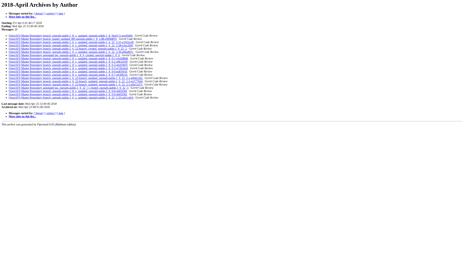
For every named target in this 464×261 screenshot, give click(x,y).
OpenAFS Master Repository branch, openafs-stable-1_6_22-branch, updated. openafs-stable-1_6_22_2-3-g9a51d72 (76, 84)
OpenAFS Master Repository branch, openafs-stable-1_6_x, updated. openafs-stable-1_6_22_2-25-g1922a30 (71, 42)
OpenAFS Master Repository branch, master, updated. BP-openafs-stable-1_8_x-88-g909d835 (63, 38)
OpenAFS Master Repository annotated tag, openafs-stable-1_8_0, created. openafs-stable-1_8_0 (64, 55)
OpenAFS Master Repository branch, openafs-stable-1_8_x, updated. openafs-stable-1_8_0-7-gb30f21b (68, 74)
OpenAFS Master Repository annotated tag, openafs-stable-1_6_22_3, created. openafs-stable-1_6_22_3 (69, 87)
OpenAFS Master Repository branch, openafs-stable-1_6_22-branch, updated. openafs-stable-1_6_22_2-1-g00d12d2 (76, 78)
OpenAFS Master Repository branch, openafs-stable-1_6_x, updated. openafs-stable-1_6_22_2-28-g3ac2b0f (71, 45)
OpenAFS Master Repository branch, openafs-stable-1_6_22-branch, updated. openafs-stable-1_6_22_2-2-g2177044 (76, 81)
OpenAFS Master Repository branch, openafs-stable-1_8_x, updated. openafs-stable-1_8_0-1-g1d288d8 (69, 58)
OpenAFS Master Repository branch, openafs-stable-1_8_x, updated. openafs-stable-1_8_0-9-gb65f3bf (68, 91)
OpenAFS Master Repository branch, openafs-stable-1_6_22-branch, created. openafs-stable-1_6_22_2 (68, 48)
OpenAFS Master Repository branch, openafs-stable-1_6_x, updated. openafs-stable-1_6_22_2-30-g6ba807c (71, 51)
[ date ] (61, 13)
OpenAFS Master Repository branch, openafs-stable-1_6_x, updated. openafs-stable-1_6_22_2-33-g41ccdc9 (71, 97)
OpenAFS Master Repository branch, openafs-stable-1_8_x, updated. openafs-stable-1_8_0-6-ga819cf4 (68, 71)
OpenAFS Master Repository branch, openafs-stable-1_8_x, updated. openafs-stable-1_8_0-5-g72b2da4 (69, 68)
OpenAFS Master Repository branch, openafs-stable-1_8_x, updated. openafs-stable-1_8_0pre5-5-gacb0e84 (71, 35)
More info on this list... (22, 16)
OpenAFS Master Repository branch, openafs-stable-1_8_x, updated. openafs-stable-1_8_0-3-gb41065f (68, 65)
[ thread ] (39, 13)
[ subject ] (50, 13)
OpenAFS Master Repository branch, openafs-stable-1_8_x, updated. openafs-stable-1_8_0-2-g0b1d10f (68, 61)
